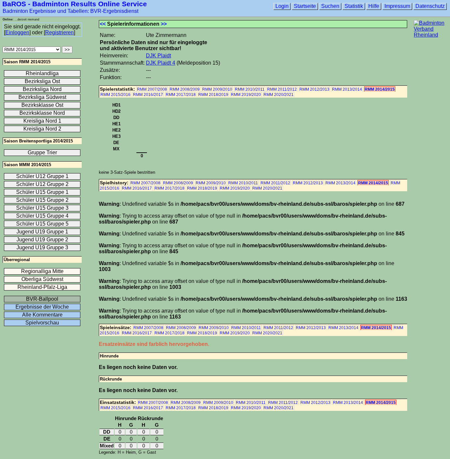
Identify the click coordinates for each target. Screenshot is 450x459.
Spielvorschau (42, 322)
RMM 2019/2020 (246, 94)
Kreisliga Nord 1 (42, 121)
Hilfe (373, 6)
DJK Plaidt (158, 55)
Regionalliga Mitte (42, 271)
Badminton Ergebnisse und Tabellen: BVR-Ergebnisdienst (70, 11)
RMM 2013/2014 (347, 89)
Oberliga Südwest (42, 279)
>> (164, 24)
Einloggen (17, 32)
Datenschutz (430, 6)
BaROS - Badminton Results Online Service (74, 4)
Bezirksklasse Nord (42, 113)
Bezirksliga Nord (42, 89)
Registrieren (59, 32)
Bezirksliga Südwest (42, 97)
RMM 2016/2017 (148, 94)
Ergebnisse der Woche (42, 307)
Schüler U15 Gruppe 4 (42, 216)
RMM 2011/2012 (282, 89)
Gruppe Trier (42, 152)
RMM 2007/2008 (152, 89)
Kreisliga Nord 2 (42, 129)
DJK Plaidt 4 (160, 63)
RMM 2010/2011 (250, 89)
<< (103, 24)
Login (282, 6)
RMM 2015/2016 (115, 94)
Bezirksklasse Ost (42, 105)
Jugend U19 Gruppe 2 (42, 239)
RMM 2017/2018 (181, 94)
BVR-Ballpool (42, 299)
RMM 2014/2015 (380, 89)
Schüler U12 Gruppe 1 (42, 176)
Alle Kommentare (42, 315)
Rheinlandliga (42, 73)
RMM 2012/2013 (314, 89)
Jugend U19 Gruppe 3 (42, 247)
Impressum (397, 6)
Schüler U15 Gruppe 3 (42, 208)
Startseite (305, 6)
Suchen (330, 6)
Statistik (354, 6)
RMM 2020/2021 (279, 94)
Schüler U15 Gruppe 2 (42, 200)
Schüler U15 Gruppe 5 (42, 224)
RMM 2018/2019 (213, 94)
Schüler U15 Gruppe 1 (42, 192)
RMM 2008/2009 (185, 89)
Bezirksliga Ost (42, 81)
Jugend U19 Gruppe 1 (42, 231)
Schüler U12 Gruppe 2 (42, 184)
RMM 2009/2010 (217, 89)
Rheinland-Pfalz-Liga (42, 287)
